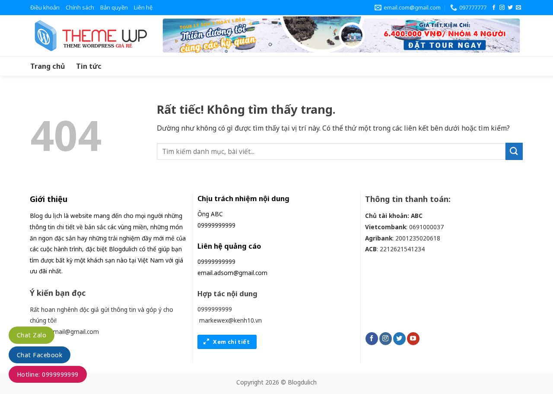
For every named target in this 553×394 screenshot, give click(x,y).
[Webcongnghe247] (88, 35)
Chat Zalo (31, 335)
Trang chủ (47, 66)
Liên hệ (143, 7)
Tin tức (89, 66)
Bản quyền (114, 7)
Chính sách (80, 7)
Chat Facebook (39, 355)
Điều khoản (45, 7)
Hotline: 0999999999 (48, 374)
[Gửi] (514, 151)
